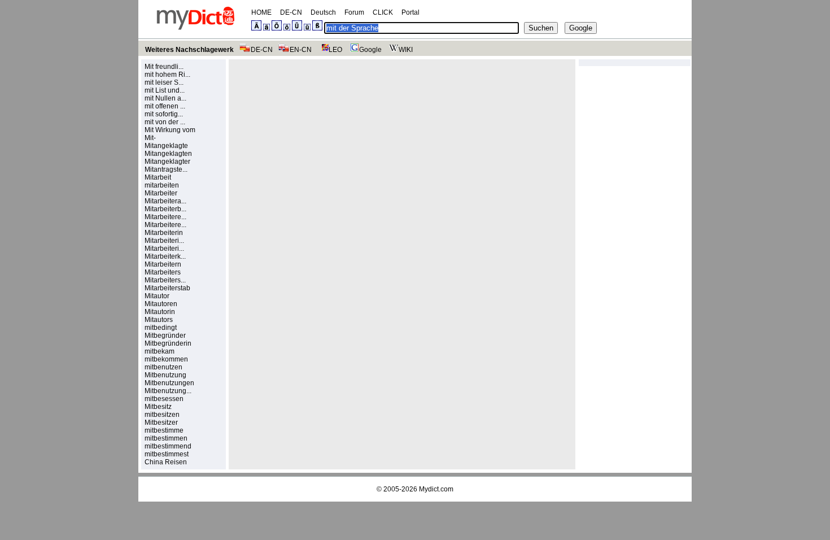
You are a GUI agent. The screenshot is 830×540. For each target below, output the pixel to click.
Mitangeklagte (166, 146)
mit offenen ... (165, 106)
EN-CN (301, 50)
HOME (261, 12)
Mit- (150, 138)
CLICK (383, 12)
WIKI (406, 50)
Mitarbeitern (163, 264)
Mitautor (157, 296)
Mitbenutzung (165, 375)
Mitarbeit (158, 177)
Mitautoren (161, 304)
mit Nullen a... (165, 98)
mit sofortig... (164, 114)
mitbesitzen (162, 415)
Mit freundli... (164, 67)
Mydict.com (436, 489)
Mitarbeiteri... (164, 241)
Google (370, 50)
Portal (410, 12)
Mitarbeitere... (165, 217)
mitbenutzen (163, 367)
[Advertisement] (328, 142)
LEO (335, 50)
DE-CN (291, 12)
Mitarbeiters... (165, 280)
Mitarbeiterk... (165, 256)
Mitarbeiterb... (165, 209)
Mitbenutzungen (169, 383)
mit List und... (165, 90)
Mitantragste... (166, 169)
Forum (354, 12)
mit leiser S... (164, 82)
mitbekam (159, 351)
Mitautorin (160, 312)
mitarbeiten (162, 185)
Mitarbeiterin (164, 233)
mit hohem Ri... (167, 75)
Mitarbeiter (161, 193)
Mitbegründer (165, 335)
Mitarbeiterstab (167, 288)
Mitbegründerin (168, 343)
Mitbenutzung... (168, 391)
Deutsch (323, 12)
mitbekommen (166, 359)
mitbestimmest (167, 454)
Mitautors (159, 320)
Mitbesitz (158, 407)
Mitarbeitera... (165, 201)
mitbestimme (164, 430)
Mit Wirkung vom (170, 130)
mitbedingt (161, 328)
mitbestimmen (166, 438)
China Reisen (166, 462)
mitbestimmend (168, 446)
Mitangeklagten (168, 154)
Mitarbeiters (163, 272)
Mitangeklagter (167, 162)
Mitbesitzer (161, 422)
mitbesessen (164, 399)
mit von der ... (165, 122)
